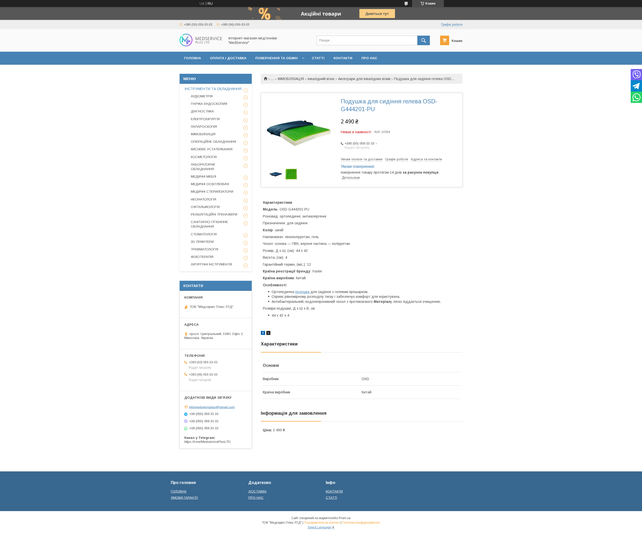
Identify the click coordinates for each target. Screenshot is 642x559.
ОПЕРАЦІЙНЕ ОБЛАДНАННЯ (213, 142)
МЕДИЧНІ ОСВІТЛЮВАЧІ (210, 184)
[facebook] (263, 334)
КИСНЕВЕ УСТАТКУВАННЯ (211, 149)
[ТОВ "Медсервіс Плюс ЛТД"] (201, 45)
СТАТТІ (318, 58)
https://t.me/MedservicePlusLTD (207, 442)
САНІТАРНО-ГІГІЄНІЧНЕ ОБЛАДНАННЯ (209, 224)
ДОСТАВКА (257, 491)
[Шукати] (423, 40)
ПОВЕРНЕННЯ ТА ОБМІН (276, 58)
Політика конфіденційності (361, 522)
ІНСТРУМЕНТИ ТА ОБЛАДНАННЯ (213, 89)
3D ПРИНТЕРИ (202, 242)
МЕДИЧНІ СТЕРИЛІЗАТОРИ (212, 191)
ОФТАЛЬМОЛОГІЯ (205, 207)
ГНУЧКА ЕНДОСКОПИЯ (209, 104)
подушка (302, 292)
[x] (268, 334)
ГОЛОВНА (192, 58)
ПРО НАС (369, 58)
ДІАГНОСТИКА (202, 111)
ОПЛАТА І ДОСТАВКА (228, 58)
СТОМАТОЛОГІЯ (204, 234)
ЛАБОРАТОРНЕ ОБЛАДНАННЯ (203, 167)
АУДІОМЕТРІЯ (202, 96)
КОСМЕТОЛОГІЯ (204, 157)
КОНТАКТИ (343, 58)
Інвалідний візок (320, 79)
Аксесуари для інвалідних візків (364, 79)
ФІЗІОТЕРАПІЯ (202, 257)
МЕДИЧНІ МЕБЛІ (203, 176)
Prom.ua (345, 518)
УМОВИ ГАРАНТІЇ (184, 498)
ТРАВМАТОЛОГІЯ (204, 249)
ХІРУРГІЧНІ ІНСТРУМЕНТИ (211, 264)
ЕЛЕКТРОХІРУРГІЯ (205, 119)
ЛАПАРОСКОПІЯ (204, 126)
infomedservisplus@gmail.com (212, 407)
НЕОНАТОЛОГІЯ (203, 199)
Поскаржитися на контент (322, 522)
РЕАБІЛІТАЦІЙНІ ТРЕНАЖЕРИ (214, 214)
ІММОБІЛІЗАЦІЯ (291, 79)
